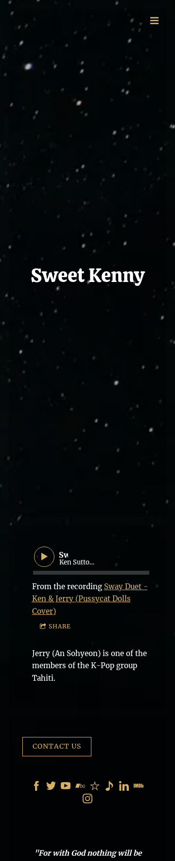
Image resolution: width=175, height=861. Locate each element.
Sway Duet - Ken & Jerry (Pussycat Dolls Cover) (90, 599)
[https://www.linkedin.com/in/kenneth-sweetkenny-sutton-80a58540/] (124, 787)
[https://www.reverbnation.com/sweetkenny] (95, 787)
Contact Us (57, 746)
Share (60, 626)
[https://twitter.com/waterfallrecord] (51, 787)
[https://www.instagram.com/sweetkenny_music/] (87, 800)
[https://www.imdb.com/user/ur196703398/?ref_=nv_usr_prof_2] (138, 787)
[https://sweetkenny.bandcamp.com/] (80, 787)
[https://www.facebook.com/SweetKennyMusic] (36, 787)
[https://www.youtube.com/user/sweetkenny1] (65, 787)
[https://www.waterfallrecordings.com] (109, 787)
